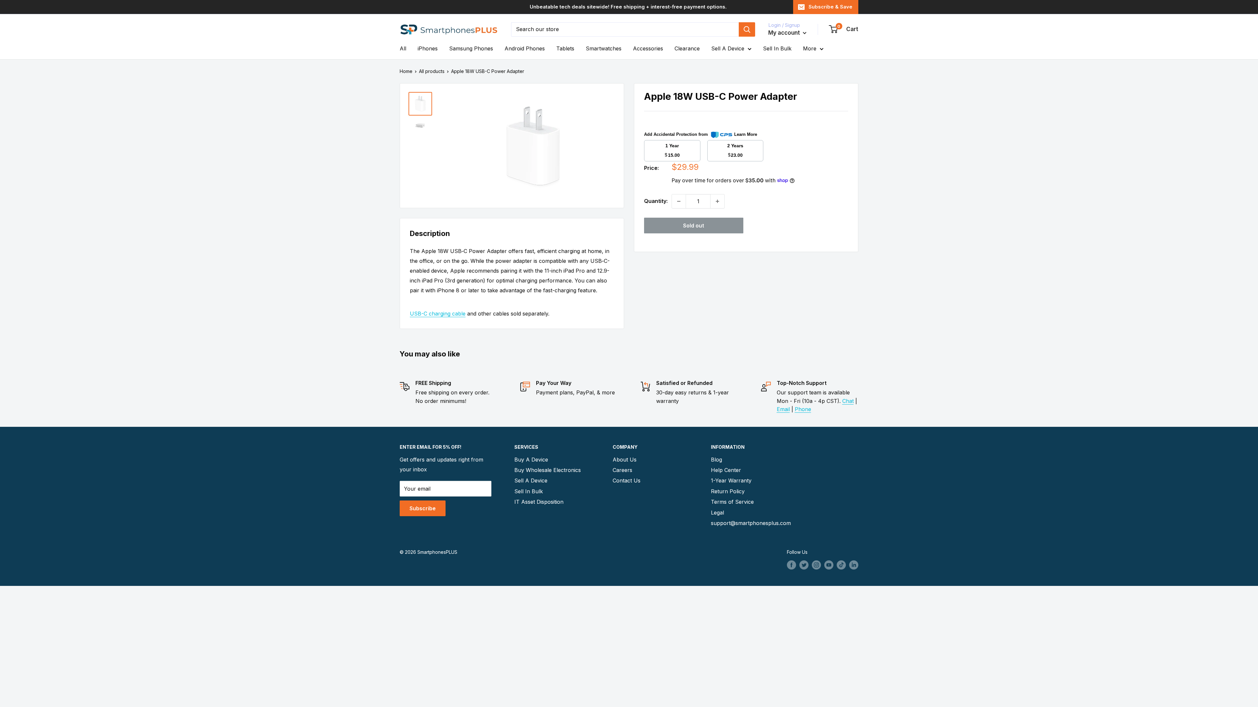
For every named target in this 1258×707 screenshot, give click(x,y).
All (403, 48)
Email (783, 409)
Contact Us (626, 480)
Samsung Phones (471, 48)
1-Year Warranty (731, 480)
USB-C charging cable (438, 313)
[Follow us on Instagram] (816, 565)
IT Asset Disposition (538, 502)
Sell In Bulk (777, 48)
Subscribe (423, 508)
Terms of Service (732, 502)
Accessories (648, 48)
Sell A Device (727, 48)
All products (432, 71)
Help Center (726, 470)
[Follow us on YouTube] (828, 565)
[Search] (747, 29)
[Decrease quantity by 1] (679, 201)
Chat (848, 401)
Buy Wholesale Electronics (547, 470)
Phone (803, 409)
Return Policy (728, 491)
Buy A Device (531, 459)
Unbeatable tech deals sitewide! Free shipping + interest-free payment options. (628, 7)
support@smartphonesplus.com (748, 523)
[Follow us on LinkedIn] (853, 565)
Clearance (687, 48)
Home (406, 71)
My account (784, 32)
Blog (716, 459)
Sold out (693, 225)
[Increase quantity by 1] (717, 201)
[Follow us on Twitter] (804, 565)
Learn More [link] (745, 134)
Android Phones (525, 48)
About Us (625, 459)
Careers (622, 470)
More (809, 48)
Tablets (565, 48)
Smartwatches (603, 48)
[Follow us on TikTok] (841, 565)
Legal (717, 512)
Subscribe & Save (830, 7)
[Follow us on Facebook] (791, 565)
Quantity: (656, 201)
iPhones (428, 48)
